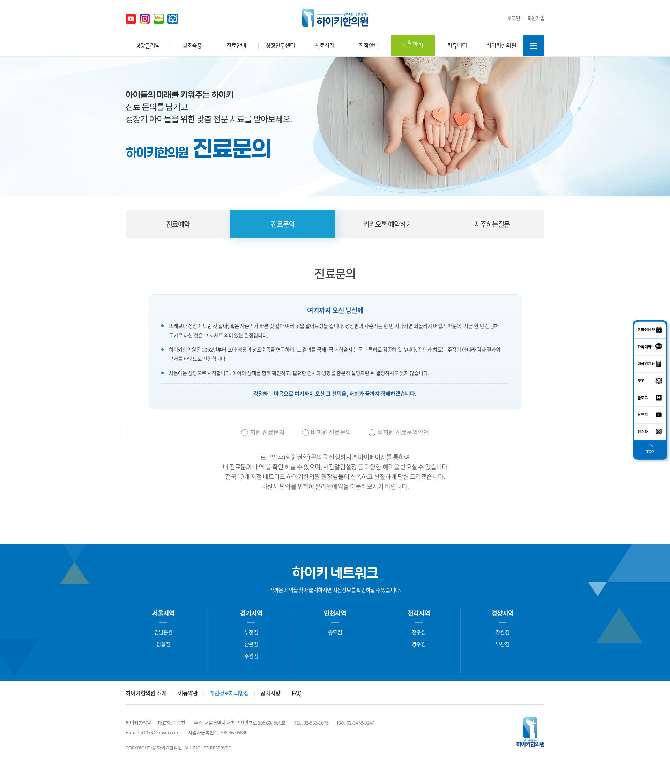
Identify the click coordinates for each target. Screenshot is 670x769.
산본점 (251, 644)
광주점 (419, 644)
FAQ (297, 693)
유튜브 (131, 19)
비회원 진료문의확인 (403, 432)
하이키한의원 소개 (146, 693)
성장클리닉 (147, 46)
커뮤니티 (457, 46)
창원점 (502, 632)
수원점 (251, 656)
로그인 (513, 17)
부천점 (251, 632)
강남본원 (163, 632)
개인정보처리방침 (229, 693)
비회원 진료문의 (331, 432)
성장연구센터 (280, 46)
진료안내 (236, 46)
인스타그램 (145, 19)
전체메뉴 (533, 45)
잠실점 (163, 644)
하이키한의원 (335, 18)
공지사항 (270, 693)
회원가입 (535, 17)
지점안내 (368, 46)
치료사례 (324, 46)
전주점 (419, 632)
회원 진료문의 (267, 432)
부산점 (502, 644)
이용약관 (188, 693)
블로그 (159, 19)
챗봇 (173, 19)
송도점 (335, 632)
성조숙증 (192, 46)
